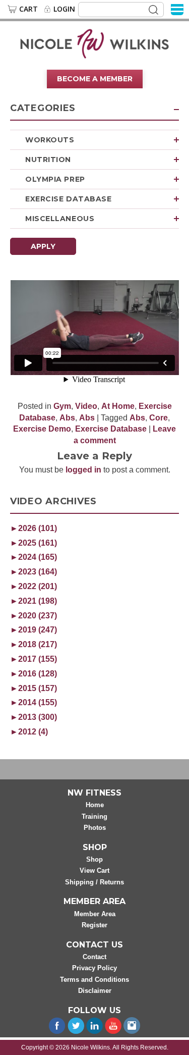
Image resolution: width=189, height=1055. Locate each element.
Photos (95, 827)
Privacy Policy (94, 968)
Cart (28, 9)
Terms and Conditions (94, 979)
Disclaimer (94, 990)
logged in (83, 469)
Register (94, 925)
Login (64, 9)
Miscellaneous (59, 218)
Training (94, 816)
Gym (62, 406)
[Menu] (177, 9)
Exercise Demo (42, 429)
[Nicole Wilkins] (94, 43)
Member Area (94, 914)
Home (95, 805)
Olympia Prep (55, 179)
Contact (94, 957)
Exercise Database (68, 198)
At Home (118, 406)
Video (86, 406)
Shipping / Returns (94, 882)
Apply (43, 246)
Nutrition (48, 159)
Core (158, 417)
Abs (67, 417)
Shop (94, 859)
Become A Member (95, 78)
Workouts (49, 139)
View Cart (94, 870)
